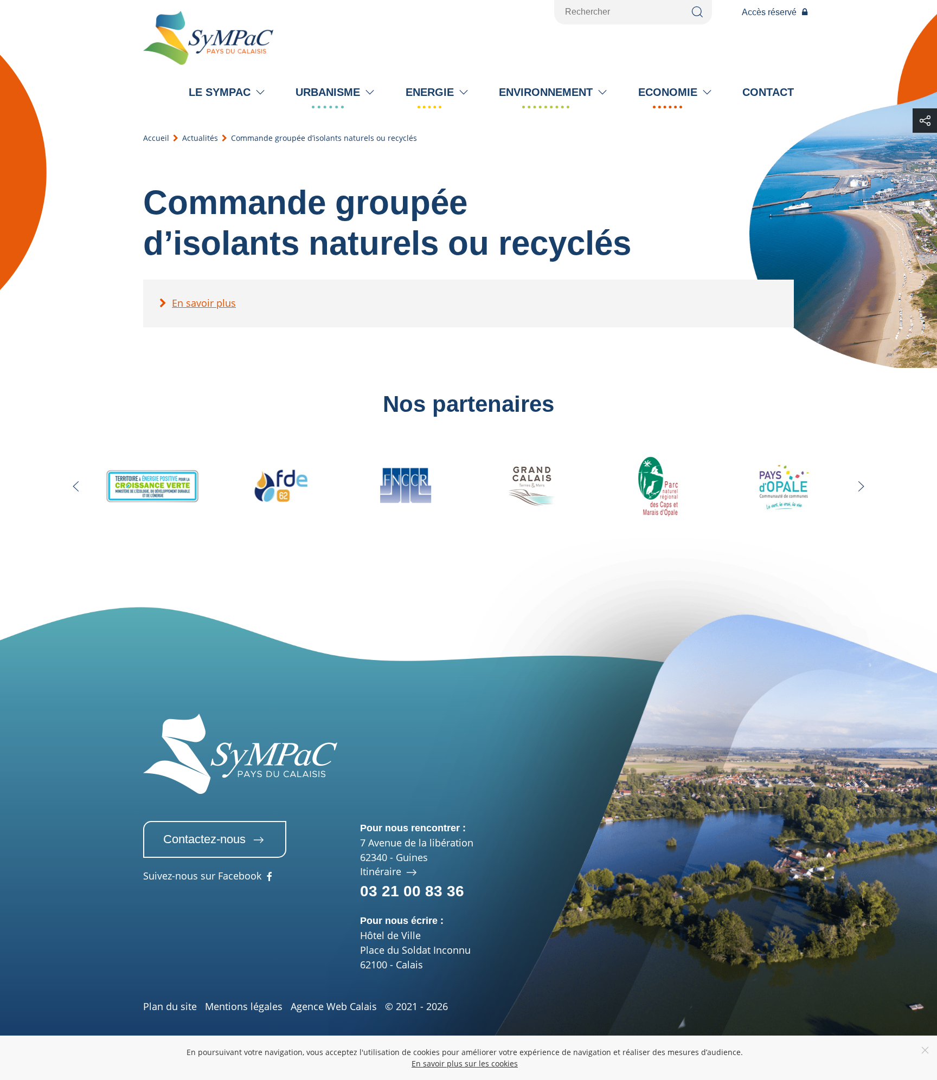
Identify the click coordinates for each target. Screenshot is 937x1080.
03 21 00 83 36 (412, 891)
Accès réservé (769, 12)
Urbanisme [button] (328, 92)
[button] (76, 486)
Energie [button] (430, 92)
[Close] (925, 1050)
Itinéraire (382, 871)
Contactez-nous (204, 839)
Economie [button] (667, 92)
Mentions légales (244, 1006)
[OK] (697, 12)
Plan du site (170, 1006)
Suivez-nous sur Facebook (202, 876)
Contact (768, 92)
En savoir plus (204, 302)
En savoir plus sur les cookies (465, 1063)
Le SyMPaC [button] (220, 92)
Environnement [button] (546, 92)
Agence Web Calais (334, 1006)
